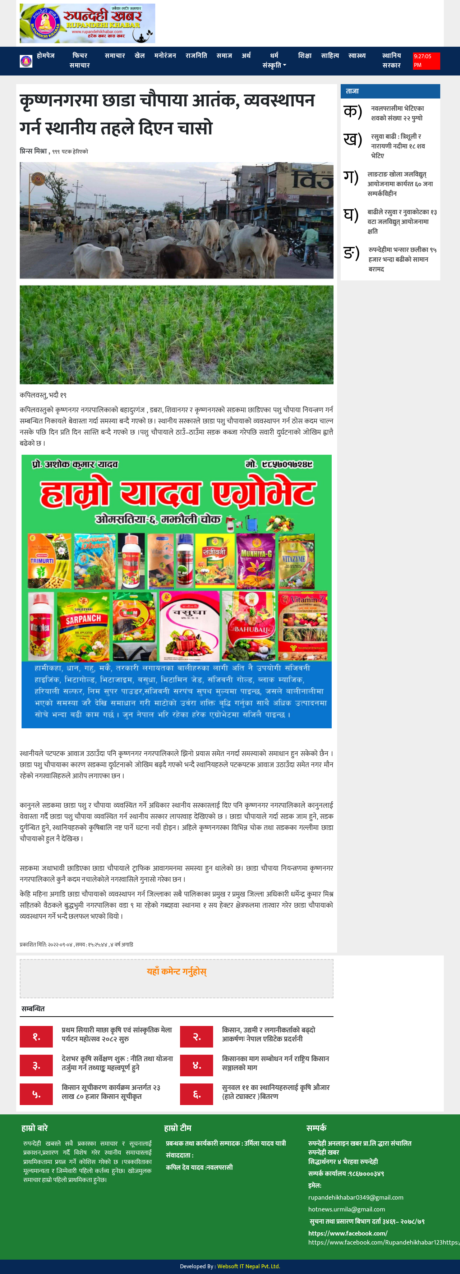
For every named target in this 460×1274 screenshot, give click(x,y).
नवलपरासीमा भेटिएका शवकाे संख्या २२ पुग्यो (397, 114)
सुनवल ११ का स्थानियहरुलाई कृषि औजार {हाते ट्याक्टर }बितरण (276, 1092)
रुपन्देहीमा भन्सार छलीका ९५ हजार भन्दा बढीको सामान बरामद (403, 260)
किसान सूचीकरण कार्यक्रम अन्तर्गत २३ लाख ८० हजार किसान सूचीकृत (111, 1092)
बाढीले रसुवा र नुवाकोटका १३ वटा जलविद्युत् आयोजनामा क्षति (402, 222)
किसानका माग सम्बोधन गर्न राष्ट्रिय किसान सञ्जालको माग (275, 1063)
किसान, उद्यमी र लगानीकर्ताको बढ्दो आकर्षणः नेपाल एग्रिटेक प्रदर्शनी (268, 1034)
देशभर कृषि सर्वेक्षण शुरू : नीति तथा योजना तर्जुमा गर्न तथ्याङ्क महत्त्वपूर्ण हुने (117, 1063)
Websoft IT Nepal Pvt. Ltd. (248, 1266)
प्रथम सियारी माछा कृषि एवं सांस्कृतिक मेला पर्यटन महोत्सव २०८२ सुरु (117, 1034)
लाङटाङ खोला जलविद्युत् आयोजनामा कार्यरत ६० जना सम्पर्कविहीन (400, 184)
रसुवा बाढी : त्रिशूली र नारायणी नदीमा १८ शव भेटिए (398, 147)
